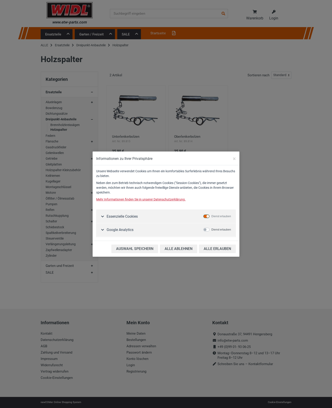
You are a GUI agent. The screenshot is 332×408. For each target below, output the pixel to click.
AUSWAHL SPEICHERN (134, 249)
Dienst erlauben (221, 216)
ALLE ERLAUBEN (217, 249)
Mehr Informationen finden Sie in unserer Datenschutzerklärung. (141, 199)
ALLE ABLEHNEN (178, 249)
